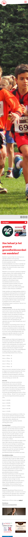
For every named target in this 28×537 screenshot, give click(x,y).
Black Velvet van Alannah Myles (9, 504)
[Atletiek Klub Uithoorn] (4, 3)
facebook (21, 217)
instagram (26, 217)
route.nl (20, 500)
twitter (24, 217)
